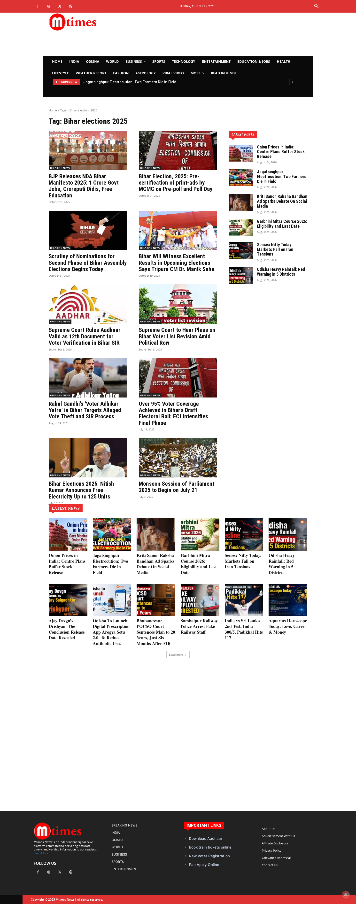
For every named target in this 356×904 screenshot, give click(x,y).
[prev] (292, 82)
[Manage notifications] (346, 894)
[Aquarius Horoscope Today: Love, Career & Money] (288, 600)
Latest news (66, 508)
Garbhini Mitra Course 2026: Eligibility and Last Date (282, 224)
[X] (59, 6)
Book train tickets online (210, 847)
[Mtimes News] (88, 22)
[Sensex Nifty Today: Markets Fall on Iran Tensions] (241, 250)
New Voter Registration (209, 856)
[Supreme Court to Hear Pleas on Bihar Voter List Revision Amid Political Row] (178, 304)
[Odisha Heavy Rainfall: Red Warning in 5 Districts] (241, 275)
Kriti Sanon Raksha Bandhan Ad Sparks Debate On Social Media (282, 201)
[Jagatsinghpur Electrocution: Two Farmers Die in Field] (241, 177)
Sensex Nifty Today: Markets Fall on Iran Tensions (275, 249)
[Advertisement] (223, 34)
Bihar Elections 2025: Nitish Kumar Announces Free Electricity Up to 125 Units (81, 490)
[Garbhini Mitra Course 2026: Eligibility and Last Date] (241, 227)
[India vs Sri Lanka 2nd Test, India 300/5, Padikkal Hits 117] (244, 600)
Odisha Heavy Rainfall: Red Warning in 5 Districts (281, 272)
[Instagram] (49, 6)
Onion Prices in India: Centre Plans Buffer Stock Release (281, 151)
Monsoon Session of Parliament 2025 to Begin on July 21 (176, 486)
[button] (316, 6)
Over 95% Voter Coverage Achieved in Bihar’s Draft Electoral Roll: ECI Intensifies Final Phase (173, 413)
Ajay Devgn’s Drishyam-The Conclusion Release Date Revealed (67, 629)
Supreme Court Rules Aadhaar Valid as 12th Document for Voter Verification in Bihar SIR (84, 336)
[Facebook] (38, 6)
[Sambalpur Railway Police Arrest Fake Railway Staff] (200, 600)
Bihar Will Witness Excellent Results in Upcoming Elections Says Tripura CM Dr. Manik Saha (176, 263)
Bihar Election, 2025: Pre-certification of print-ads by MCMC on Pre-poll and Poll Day (176, 183)
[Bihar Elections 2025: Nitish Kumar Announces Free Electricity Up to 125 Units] (88, 457)
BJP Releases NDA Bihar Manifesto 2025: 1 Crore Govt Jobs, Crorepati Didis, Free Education (84, 186)
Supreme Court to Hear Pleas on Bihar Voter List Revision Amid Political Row (177, 336)
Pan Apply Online (204, 864)
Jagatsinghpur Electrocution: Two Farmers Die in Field (129, 82)
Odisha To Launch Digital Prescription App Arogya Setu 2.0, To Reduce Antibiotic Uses (111, 632)
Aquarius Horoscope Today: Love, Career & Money (288, 626)
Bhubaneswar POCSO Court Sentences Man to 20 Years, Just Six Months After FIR (156, 632)
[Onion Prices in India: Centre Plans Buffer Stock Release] (241, 153)
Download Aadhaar (205, 838)
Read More (41, 853)
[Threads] (70, 6)
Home (53, 110)
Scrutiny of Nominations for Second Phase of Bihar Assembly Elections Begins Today (88, 263)
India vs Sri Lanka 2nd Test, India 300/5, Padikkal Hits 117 (244, 629)
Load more (176, 655)
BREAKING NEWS (60, 168)
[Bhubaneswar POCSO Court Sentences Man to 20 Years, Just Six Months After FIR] (156, 600)
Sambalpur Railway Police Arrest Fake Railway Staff (199, 626)
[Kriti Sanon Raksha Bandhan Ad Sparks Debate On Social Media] (241, 202)
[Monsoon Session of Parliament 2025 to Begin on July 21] (178, 457)
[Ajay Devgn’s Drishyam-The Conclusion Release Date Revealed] (68, 600)
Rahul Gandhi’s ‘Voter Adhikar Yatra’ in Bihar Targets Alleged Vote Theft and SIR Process (85, 410)
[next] (300, 82)
